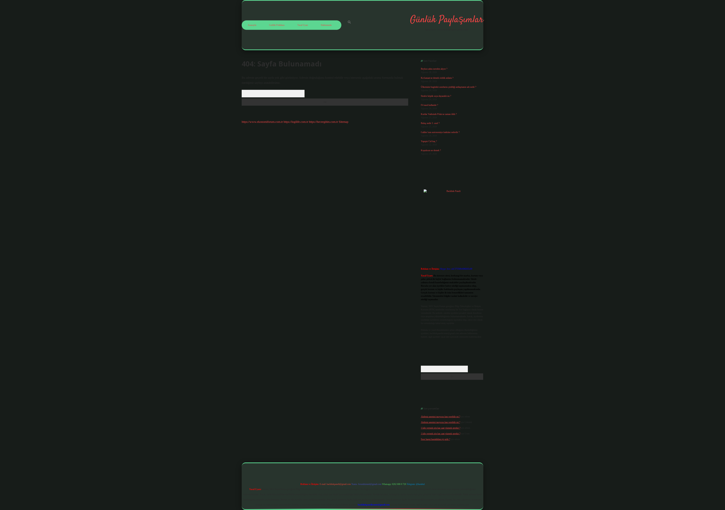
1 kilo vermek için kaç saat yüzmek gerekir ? (440, 428)
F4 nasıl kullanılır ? (429, 105)
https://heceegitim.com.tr (323, 121)
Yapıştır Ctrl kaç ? (429, 141)
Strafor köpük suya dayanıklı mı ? (436, 96)
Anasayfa (252, 25)
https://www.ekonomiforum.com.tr (262, 121)
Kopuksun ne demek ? (431, 150)
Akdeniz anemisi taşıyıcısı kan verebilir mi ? (440, 416)
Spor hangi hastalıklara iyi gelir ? (435, 439)
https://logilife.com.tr (296, 121)
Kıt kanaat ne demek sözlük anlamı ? (437, 78)
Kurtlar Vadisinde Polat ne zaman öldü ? (439, 114)
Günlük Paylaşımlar (446, 20)
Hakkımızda (326, 25)
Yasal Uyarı (302, 25)
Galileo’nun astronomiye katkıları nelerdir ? (440, 132)
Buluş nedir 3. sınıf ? (430, 123)
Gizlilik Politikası (277, 25)
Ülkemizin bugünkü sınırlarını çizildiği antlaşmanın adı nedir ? (448, 87)
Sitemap (343, 121)
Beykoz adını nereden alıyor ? (434, 69)
